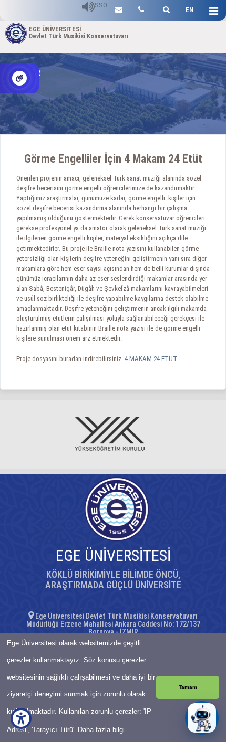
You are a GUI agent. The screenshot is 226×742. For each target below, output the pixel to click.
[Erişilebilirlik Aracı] (21, 718)
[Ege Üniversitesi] (165, 8)
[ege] (118, 8)
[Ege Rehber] (141, 8)
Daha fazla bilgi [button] (101, 730)
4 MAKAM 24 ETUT (152, 359)
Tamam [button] (188, 687)
